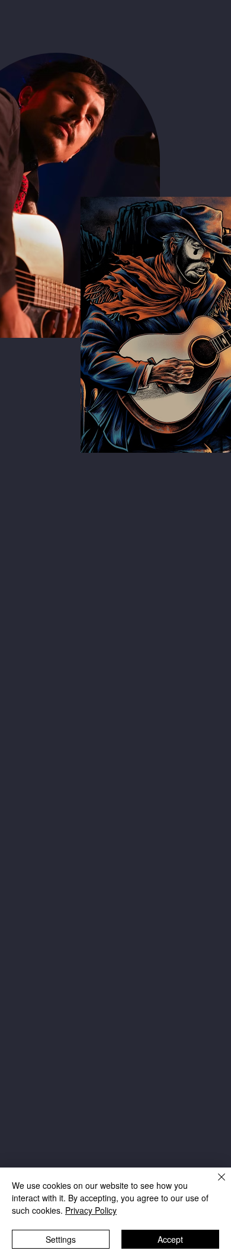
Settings (61, 1239)
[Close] (214, 1184)
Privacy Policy (91, 1210)
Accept (170, 1239)
